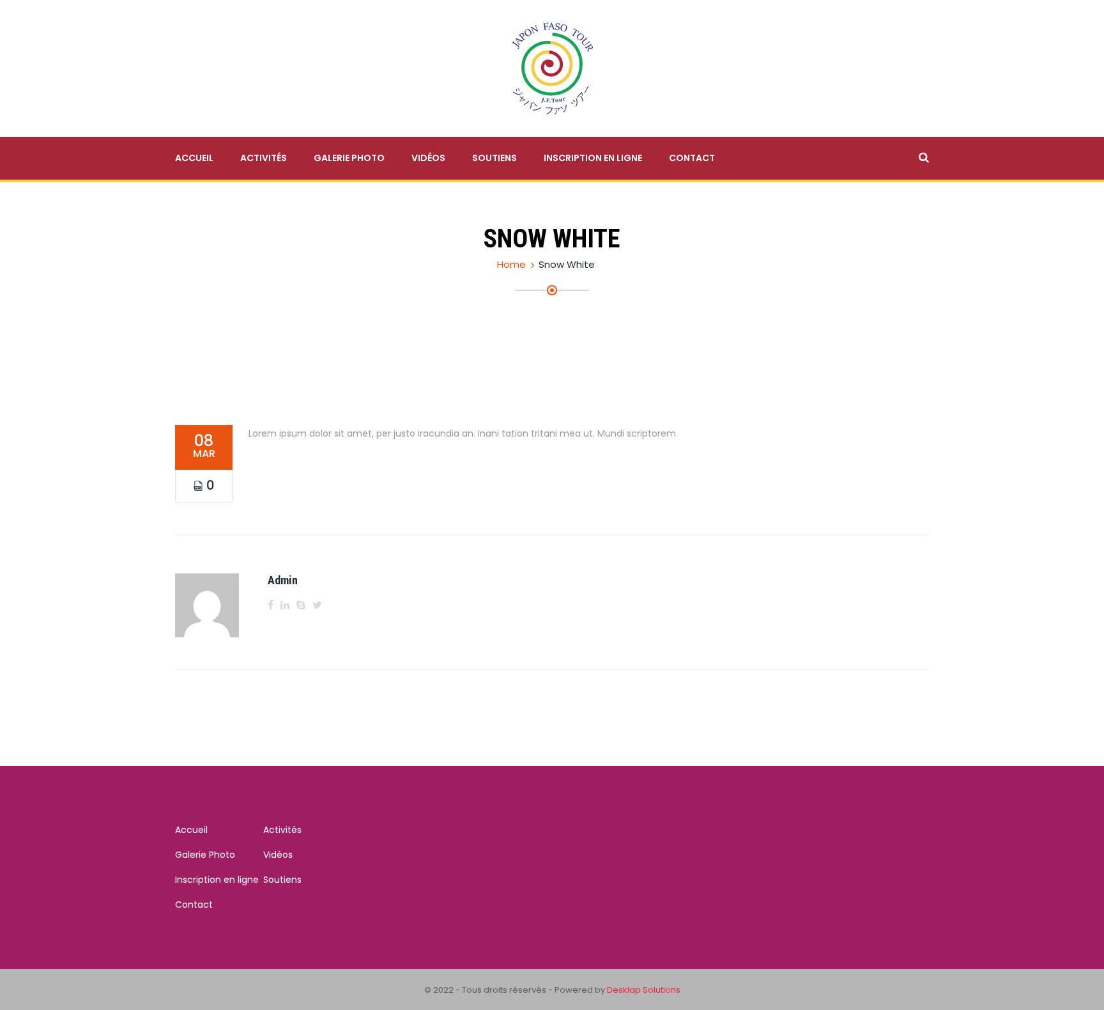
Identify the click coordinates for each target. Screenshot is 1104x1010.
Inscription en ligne (593, 158)
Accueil (194, 158)
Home (511, 264)
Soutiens (494, 158)
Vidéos (428, 158)
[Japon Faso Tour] (552, 67)
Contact (692, 158)
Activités (263, 158)
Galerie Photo (349, 158)
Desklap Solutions (643, 990)
